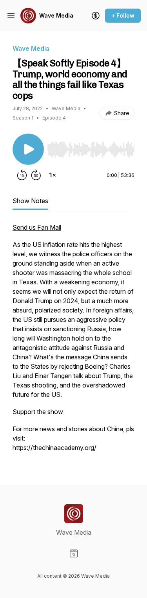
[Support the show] (95, 15)
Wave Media (56, 15)
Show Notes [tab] (30, 201)
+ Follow (122, 15)
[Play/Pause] (28, 149)
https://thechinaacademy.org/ (54, 448)
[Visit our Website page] (74, 553)
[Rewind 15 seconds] (21, 175)
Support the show (38, 412)
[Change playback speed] (52, 175)
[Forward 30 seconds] (36, 175)
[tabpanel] (73, 341)
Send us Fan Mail (37, 227)
